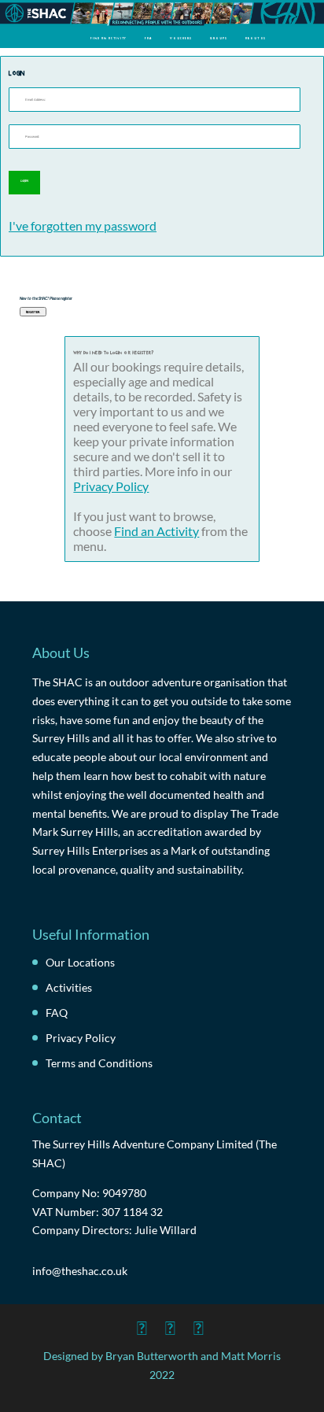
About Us (255, 37)
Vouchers (181, 37)
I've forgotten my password (82, 225)
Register (33, 311)
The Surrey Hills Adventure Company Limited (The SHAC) (154, 1153)
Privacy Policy (111, 486)
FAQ (148, 37)
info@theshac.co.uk (79, 1270)
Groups (218, 37)
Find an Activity (108, 37)
